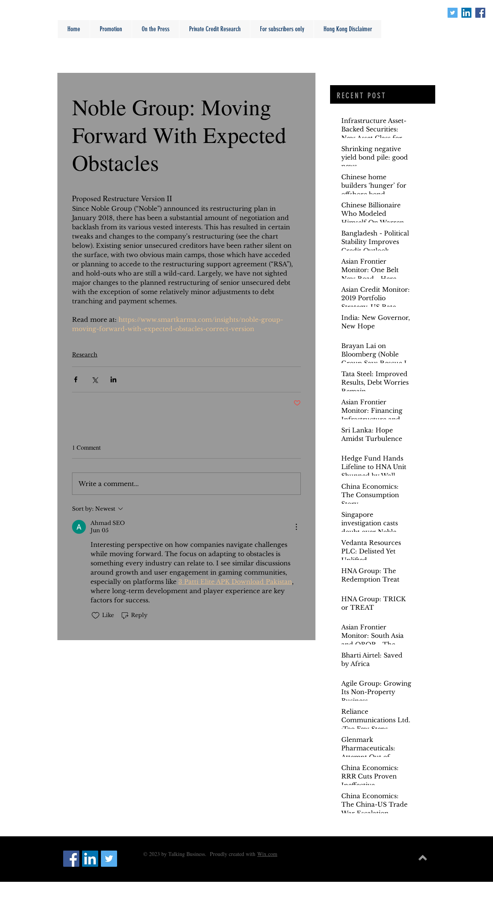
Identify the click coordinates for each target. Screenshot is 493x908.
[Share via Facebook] (75, 379)
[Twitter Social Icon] (453, 13)
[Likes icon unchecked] (96, 615)
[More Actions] (296, 526)
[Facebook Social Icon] (480, 13)
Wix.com (267, 854)
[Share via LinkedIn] (113, 379)
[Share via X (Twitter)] (94, 379)
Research (84, 354)
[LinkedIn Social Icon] (466, 13)
